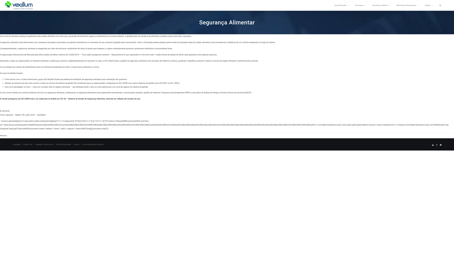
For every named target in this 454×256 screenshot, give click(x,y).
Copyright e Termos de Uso (44, 144)
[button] (440, 5)
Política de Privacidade (63, 144)
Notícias (3, 136)
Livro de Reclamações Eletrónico (93, 144)
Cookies (76, 144)
